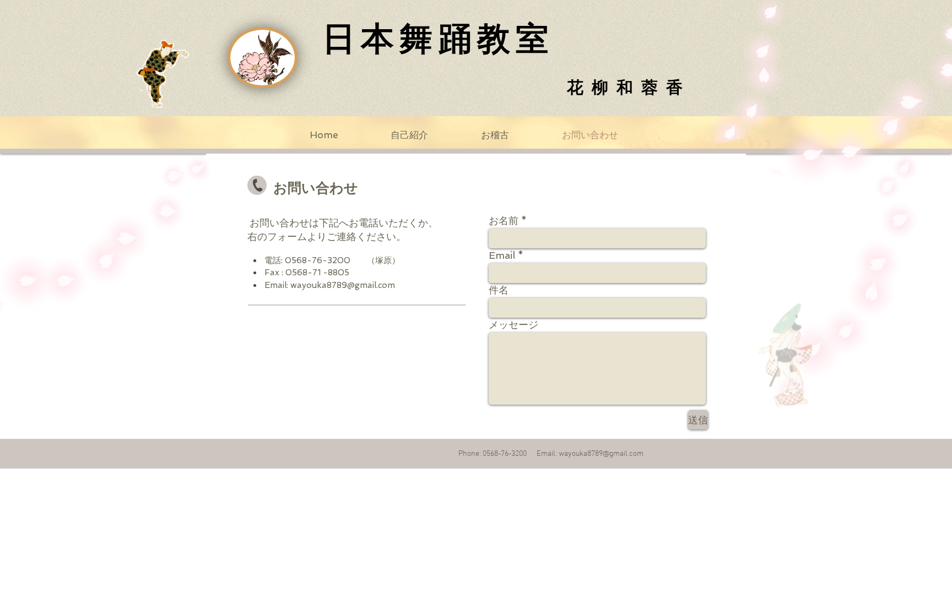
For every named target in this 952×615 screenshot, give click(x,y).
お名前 (503, 221)
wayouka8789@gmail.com (342, 285)
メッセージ (513, 325)
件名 (499, 290)
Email (502, 255)
